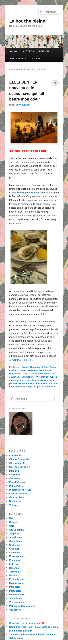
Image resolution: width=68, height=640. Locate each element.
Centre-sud (15, 478)
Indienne (14, 564)
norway (53, 380)
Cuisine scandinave (27, 370)
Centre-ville (15, 455)
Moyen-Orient (16, 583)
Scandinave (15, 598)
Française (14, 560)
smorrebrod (15, 386)
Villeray (13, 505)
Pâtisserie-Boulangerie (22, 606)
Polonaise (14, 586)
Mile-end (14, 470)
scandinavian (50, 383)
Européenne (16, 556)
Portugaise (15, 590)
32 (55, 83)
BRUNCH (44, 51)
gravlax (45, 376)
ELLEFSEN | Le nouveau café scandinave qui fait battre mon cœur (26, 90)
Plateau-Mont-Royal (20, 489)
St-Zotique (28, 386)
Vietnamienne (17, 602)
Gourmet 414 (33, 376)
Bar (11, 518)
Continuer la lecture (24, 359)
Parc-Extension (17, 482)
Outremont (15, 474)
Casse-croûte (16, 529)
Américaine (15, 537)
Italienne (14, 567)
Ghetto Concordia (19, 459)
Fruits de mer (16, 579)
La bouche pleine (27, 21)
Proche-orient (16, 594)
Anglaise (14, 533)
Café (46, 367)
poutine (13, 383)
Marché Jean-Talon (19, 466)
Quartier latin (16, 497)
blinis (46, 373)
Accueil (13, 51)
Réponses (48, 386)
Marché (13, 575)
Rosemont (14, 373)
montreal (13, 380)
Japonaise (15, 571)
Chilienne (14, 545)
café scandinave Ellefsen (25, 192)
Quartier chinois (18, 493)
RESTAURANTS (18, 58)
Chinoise (14, 548)
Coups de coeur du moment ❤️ (26, 623)
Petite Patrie (44, 370)
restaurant (23, 383)
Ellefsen (21, 376)
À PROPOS (28, 51)
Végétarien (15, 609)
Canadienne (15, 541)
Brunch (25, 367)
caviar (12, 376)
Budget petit (36, 367)
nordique (31, 380)
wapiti (37, 386)
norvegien (43, 380)
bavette (39, 373)
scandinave (36, 383)
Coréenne (14, 552)
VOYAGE (35, 58)
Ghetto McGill (17, 463)
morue (23, 380)
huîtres (53, 376)
